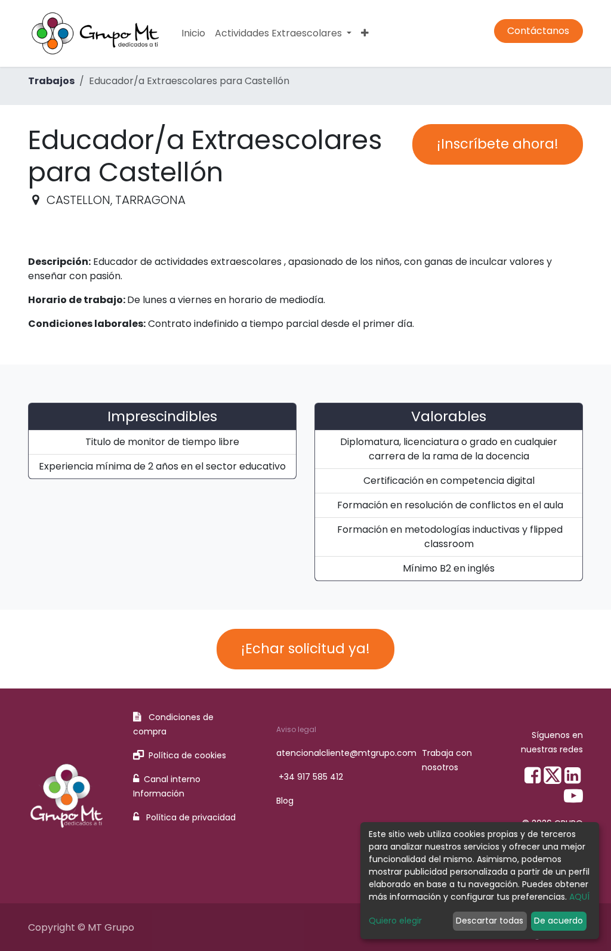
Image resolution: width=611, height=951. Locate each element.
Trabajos (51, 81)
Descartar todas (489, 921)
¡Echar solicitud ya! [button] (305, 648)
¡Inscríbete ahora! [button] (497, 143)
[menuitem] (193, 33)
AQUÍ (579, 897)
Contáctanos (538, 31)
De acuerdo (558, 921)
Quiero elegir (395, 921)
